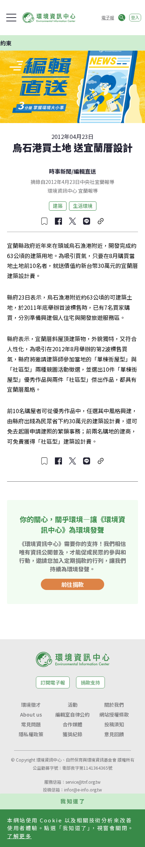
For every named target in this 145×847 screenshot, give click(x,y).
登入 (135, 17)
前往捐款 (72, 584)
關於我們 (114, 704)
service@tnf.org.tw (83, 782)
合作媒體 (72, 724)
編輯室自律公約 (72, 714)
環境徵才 (31, 704)
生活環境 (83, 205)
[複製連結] (100, 221)
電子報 (107, 17)
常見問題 (31, 724)
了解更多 (19, 836)
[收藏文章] (44, 221)
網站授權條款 (114, 714)
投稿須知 (114, 724)
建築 (58, 205)
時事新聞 (60, 171)
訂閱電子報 (52, 682)
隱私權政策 (31, 734)
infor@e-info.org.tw (83, 790)
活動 (72, 704)
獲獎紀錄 (72, 734)
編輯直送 (85, 171)
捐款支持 (90, 682)
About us (31, 714)
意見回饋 (114, 734)
